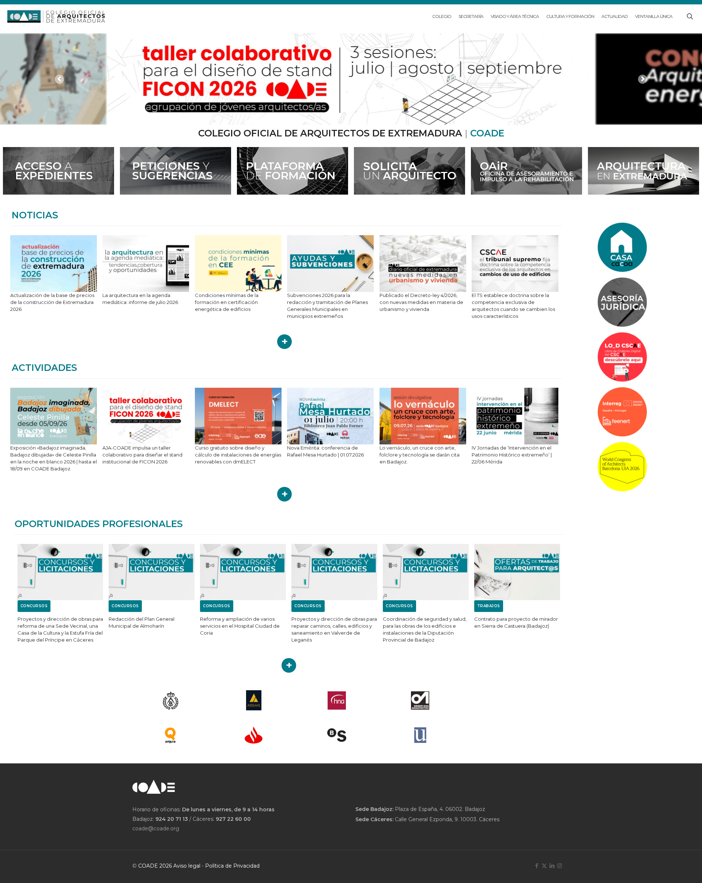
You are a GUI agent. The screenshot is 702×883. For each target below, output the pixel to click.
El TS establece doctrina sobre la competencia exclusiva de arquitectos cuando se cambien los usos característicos (513, 305)
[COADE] (56, 16)
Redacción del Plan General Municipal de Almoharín (141, 622)
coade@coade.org (155, 828)
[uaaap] (420, 735)
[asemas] (253, 700)
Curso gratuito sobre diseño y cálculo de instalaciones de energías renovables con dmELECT (238, 455)
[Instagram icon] (559, 865)
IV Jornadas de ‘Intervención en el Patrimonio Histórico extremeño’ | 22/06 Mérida (512, 455)
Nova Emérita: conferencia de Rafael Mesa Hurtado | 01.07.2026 (325, 451)
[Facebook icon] (536, 865)
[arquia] (170, 735)
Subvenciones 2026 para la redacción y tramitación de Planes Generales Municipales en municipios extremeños (327, 305)
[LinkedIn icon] (552, 865)
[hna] (337, 700)
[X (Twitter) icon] (544, 865)
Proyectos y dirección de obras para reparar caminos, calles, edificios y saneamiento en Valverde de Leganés (334, 629)
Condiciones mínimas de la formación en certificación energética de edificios (226, 302)
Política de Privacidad (232, 866)
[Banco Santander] (253, 735)
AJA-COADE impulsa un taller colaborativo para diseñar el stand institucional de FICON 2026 (142, 455)
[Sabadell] (337, 735)
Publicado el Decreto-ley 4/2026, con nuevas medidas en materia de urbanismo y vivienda (421, 302)
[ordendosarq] (420, 700)
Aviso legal (186, 866)
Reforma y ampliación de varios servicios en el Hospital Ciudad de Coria (240, 626)
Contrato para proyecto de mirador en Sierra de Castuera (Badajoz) (516, 622)
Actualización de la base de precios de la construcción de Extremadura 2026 (52, 302)
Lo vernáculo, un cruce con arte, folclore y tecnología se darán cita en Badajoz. (420, 455)
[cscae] (170, 700)
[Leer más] (284, 341)
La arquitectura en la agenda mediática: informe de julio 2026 (140, 298)
